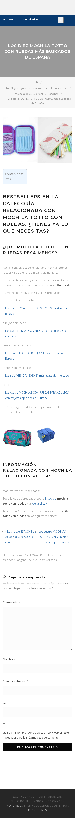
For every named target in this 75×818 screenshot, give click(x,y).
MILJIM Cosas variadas (21, 19)
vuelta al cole (40, 503)
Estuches (50, 498)
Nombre (9, 659)
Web (5, 703)
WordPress (14, 805)
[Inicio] (37, 82)
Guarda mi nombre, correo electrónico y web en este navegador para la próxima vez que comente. (36, 735)
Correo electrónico (15, 681)
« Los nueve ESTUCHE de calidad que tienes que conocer (20, 537)
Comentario (11, 602)
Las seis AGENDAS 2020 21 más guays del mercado (37, 375)
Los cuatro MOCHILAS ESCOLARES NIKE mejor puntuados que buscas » (54, 537)
